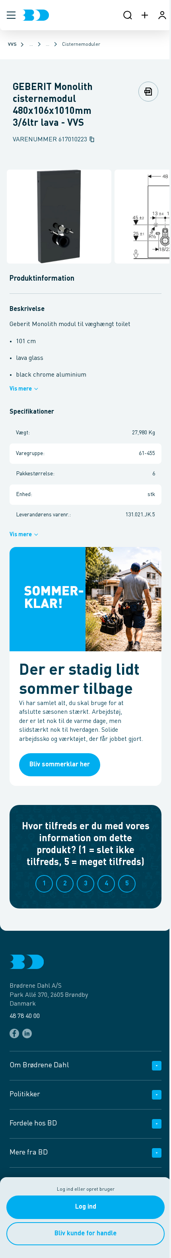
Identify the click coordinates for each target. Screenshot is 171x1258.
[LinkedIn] (27, 1033)
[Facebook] (14, 1033)
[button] (11, 15)
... (31, 44)
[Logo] (35, 15)
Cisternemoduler (81, 44)
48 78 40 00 (25, 1016)
